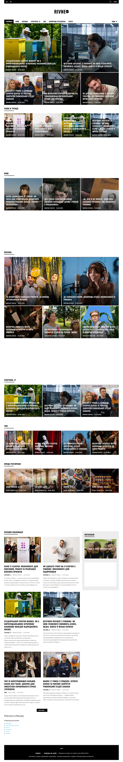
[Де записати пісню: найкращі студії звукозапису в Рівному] (90, 281)
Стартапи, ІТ (7, 575)
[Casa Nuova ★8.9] (18, 481)
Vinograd (9, 729)
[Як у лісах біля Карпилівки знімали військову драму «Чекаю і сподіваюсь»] (62, 194)
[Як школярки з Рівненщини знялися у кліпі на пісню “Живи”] (62, 322)
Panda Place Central (12, 725)
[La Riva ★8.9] (47, 481)
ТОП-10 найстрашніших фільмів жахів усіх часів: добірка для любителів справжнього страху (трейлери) (20, 685)
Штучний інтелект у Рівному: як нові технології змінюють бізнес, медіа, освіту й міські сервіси (60, 624)
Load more (41, 710)
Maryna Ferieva (17, 575)
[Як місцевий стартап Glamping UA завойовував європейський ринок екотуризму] (62, 89)
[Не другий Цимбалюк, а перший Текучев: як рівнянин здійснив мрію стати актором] (100, 89)
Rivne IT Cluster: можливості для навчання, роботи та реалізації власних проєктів (21, 569)
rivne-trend (11, 692)
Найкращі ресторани (11, 720)
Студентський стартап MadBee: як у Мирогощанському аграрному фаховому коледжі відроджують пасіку (21, 625)
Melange (8, 723)
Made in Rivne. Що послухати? (100, 549)
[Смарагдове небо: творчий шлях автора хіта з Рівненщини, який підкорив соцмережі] (100, 322)
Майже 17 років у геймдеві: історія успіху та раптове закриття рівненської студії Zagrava (60, 684)
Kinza (7, 727)
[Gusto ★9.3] (76, 481)
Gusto (8, 731)
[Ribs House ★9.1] (104, 481)
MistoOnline (85, 753)
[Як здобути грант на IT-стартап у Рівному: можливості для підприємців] (47, 125)
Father (8, 733)
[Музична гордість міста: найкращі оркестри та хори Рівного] (23, 322)
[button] (110, 2)
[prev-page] (109, 542)
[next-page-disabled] (113, 542)
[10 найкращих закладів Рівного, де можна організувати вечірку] (32, 281)
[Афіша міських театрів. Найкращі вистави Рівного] (47, 443)
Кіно (5, 692)
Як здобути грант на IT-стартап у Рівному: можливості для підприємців (59, 569)
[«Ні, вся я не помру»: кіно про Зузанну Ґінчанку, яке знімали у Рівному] (100, 194)
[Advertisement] (61, 156)
